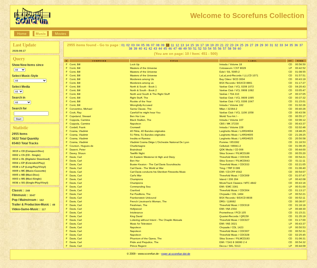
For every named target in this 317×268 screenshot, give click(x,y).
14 (187, 45)
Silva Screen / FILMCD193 (234, 238)
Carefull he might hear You (145, 112)
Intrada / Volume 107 (231, 120)
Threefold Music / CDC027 (234, 220)
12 (177, 45)
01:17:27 (300, 83)
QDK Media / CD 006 (231, 149)
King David (136, 216)
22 (227, 45)
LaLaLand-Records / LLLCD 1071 (238, 75)
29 (261, 45)
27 (251, 45)
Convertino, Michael (81, 108)
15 (192, 45)
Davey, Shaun (78, 153)
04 (138, 45)
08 (157, 45)
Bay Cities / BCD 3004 (232, 79)
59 (234, 48)
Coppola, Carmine (80, 120)
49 (185, 48)
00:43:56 (300, 112)
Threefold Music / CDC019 (234, 205)
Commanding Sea (140, 186)
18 (207, 45)
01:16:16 (300, 205)
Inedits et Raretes (140, 138)
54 (209, 48)
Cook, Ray (75, 112)
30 (266, 45)
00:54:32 (300, 242)
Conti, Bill (75, 64)
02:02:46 (300, 127)
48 (180, 48)
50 (190, 48)
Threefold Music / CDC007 (234, 231)
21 (222, 45)
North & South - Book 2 (143, 90)
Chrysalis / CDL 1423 (231, 227)
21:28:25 (300, 134)
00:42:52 (300, 68)
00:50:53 (300, 227)
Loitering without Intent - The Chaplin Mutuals (156, 220)
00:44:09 (300, 246)
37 (301, 45)
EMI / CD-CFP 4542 (230, 171)
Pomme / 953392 (229, 142)
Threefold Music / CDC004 (234, 190)
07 (153, 45)
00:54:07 (300, 171)
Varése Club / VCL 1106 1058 (236, 112)
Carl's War (135, 175)
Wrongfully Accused (141, 105)
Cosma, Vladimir (79, 131)
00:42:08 (300, 179)
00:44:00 (300, 149)
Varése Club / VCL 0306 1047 (236, 101)
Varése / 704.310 (229, 94)
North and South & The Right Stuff (150, 94)
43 (155, 48)
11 (172, 45)
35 (291, 45)
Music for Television (141, 223)
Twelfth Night (137, 153)
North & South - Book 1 (143, 86)
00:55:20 (300, 153)
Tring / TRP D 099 (229, 168)
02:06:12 (300, 120)
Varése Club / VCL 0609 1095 (236, 97)
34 (286, 45)
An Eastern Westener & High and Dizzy (152, 157)
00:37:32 (300, 97)
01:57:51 (300, 75)
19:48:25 (300, 131)
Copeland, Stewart (80, 116)
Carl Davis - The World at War (146, 168)
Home (21, 34)
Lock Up (134, 64)
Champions (136, 179)
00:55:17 (300, 116)
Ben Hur (134, 160)
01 (123, 45)
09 (162, 45)
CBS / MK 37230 (229, 123)
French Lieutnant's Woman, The (148, 201)
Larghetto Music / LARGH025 (236, 138)
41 (145, 48)
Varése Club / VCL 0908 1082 (236, 90)
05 (143, 45)
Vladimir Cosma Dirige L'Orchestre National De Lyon (159, 142)
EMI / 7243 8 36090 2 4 (233, 242)
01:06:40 (300, 168)
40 (140, 48)
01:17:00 (300, 220)
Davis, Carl (76, 157)
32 (276, 45)
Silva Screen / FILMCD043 (234, 160)
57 (224, 48)
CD (290, 64)
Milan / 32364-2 (228, 108)
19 (212, 45)
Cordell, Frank (77, 127)
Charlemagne (137, 145)
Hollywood (136, 208)
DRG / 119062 (227, 201)
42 (150, 48)
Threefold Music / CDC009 (234, 175)
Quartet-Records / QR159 (234, 216)
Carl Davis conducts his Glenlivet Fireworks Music (158, 171)
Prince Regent (138, 246)
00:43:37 (300, 123)
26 (246, 45)
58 (229, 48)
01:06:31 (300, 238)
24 (236, 45)
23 (232, 45)
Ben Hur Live (137, 116)
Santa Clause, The (141, 108)
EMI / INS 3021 (228, 223)
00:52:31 (300, 231)
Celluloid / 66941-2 (230, 145)
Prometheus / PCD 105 (232, 212)
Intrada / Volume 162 (231, 105)
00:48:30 (300, 208)
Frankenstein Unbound (143, 197)
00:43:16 (300, 183)
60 (239, 48)
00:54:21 (300, 157)
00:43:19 (300, 79)
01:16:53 (300, 142)
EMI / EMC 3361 (228, 186)
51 (195, 48)
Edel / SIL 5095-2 (229, 71)
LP (290, 68)
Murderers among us (142, 83)
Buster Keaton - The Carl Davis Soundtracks (155, 164)
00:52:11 (300, 197)
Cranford (135, 190)
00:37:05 (300, 94)
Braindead (136, 149)
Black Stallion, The (140, 120)
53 (205, 48)
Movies (60, 34)
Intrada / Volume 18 (230, 64)
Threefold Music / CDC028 (234, 234)
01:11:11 (300, 160)
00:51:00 (300, 186)
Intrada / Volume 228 (231, 127)
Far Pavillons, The (140, 194)
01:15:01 (300, 101)
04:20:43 (300, 86)
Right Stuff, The (139, 97)
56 (219, 48)
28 (256, 45)
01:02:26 (300, 105)
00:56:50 (300, 64)
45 (165, 48)
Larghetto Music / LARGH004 (236, 131)
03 (133, 45)
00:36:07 (300, 201)
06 (148, 45)
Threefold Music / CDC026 (234, 157)
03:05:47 (300, 90)
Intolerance (136, 212)
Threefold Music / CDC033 (234, 164)
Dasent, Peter (77, 149)
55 (214, 48)
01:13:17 (300, 190)
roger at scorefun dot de (175, 253)
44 (160, 48)
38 (130, 48)
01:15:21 (300, 212)
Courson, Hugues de (81, 145)
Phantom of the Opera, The (146, 238)
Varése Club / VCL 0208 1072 (236, 86)
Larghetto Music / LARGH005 (236, 134)
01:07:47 (300, 175)
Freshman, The (138, 205)
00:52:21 (300, 194)
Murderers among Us (142, 79)
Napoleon (135, 123)
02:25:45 (300, 234)
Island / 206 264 (228, 179)
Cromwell (135, 127)
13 (182, 45)
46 (170, 48)
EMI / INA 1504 (228, 208)
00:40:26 (300, 108)
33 (281, 45)
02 (128, 45)
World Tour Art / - (228, 116)
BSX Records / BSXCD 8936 (235, 197)
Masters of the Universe (143, 68)
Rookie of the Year (140, 101)
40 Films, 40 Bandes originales (147, 131)
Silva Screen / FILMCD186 (234, 153)
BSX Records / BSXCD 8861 (235, 83)
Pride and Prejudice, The (144, 242)
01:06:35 (300, 145)
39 (135, 48)
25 (241, 45)
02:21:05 (300, 164)
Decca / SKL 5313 (229, 246)
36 (296, 45)
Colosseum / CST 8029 (232, 68)
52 (200, 48)
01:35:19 (300, 216)
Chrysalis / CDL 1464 (231, 194)
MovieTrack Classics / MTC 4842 (237, 183)
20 (217, 45)
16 (197, 45)
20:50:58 (300, 138)
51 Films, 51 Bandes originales (147, 134)
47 (175, 48)
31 (271, 45)
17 (202, 45)
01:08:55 (300, 71)
